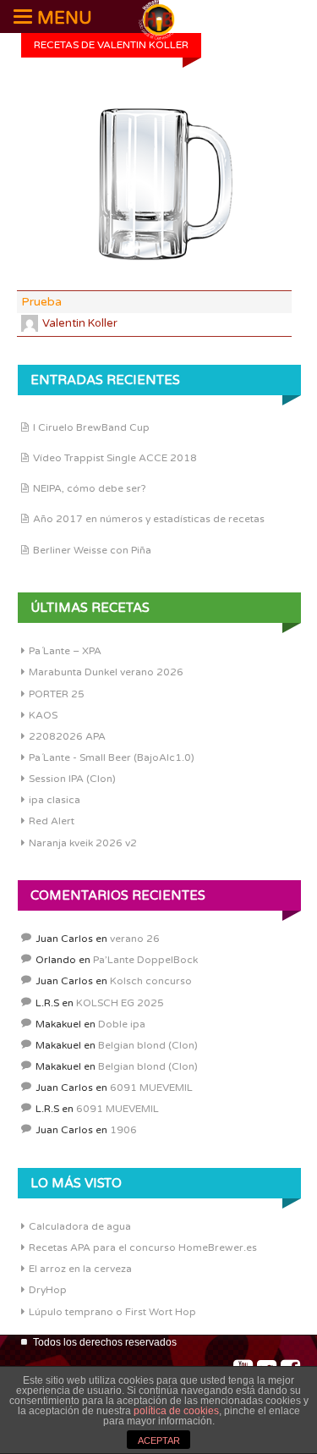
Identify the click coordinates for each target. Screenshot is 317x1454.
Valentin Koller (80, 323)
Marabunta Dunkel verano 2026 (106, 672)
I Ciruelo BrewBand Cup (91, 427)
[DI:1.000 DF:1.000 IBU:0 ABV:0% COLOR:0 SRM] (154, 184)
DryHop (48, 1290)
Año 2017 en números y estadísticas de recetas (149, 519)
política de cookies (176, 1411)
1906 (123, 1130)
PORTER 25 (57, 694)
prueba (41, 302)
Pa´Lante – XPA (65, 651)
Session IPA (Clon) (72, 779)
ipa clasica (54, 800)
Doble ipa (121, 1024)
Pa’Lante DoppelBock (145, 960)
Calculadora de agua (80, 1226)
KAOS (43, 715)
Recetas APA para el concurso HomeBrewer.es (143, 1247)
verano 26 (135, 939)
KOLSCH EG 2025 (120, 1003)
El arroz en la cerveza (80, 1269)
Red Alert (51, 821)
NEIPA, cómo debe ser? (89, 488)
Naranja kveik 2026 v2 (83, 843)
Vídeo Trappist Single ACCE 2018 (115, 458)
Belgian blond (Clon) (148, 1045)
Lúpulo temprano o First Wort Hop (112, 1312)
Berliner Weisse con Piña (92, 550)
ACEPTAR (159, 1440)
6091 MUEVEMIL (151, 1087)
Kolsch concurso (151, 981)
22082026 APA (67, 736)
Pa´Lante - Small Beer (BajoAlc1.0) (111, 757)
